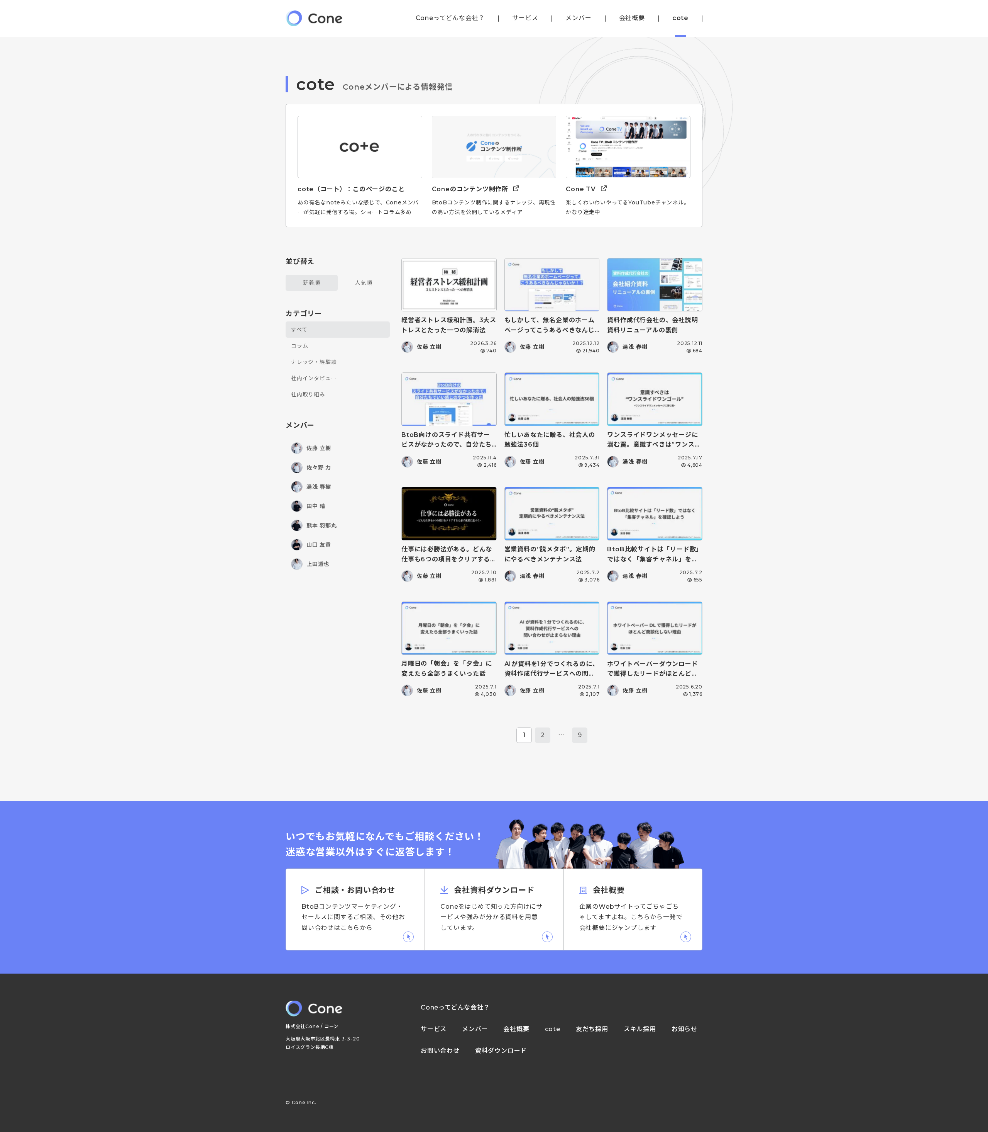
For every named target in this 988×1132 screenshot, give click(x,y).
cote (680, 18)
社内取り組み (308, 394)
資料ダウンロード (501, 1051)
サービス (525, 18)
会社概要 (632, 18)
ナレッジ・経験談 (314, 362)
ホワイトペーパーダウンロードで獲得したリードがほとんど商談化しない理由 (652, 673)
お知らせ (684, 1029)
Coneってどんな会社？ (450, 18)
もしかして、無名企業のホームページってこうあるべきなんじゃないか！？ (549, 329)
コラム (299, 345)
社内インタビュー (314, 378)
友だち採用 (592, 1029)
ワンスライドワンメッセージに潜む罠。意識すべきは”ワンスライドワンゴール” (654, 444)
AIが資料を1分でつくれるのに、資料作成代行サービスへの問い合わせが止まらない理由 (551, 673)
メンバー (578, 18)
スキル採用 (640, 1029)
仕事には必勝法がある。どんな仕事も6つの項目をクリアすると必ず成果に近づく (446, 559)
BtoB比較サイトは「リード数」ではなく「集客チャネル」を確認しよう (653, 559)
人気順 (363, 282)
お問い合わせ (440, 1051)
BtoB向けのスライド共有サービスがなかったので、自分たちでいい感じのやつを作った (446, 444)
